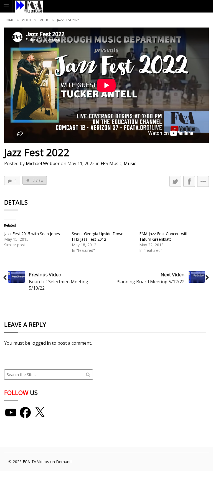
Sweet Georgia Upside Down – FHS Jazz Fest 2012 (99, 236)
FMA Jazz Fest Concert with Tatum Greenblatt (164, 236)
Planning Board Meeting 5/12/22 (150, 282)
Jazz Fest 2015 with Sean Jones (32, 233)
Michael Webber (43, 163)
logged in (41, 343)
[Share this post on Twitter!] (175, 181)
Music (44, 20)
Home (9, 20)
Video (26, 20)
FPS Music (111, 163)
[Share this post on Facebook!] (189, 181)
